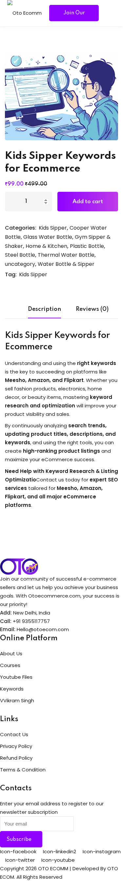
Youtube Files (16, 677)
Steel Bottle (20, 255)
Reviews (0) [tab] (92, 309)
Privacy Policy (16, 746)
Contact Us (14, 734)
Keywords (12, 688)
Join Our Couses (74, 15)
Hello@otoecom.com (43, 629)
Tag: (11, 274)
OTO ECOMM (53, 868)
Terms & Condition (23, 769)
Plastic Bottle (87, 246)
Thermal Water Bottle (66, 255)
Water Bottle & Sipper (66, 264)
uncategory (20, 264)
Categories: (20, 228)
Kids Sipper (53, 228)
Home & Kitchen (46, 246)
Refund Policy (16, 757)
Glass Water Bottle (47, 237)
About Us (11, 653)
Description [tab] (44, 309)
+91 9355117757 (31, 621)
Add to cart (87, 202)
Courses (10, 665)
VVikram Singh (17, 700)
